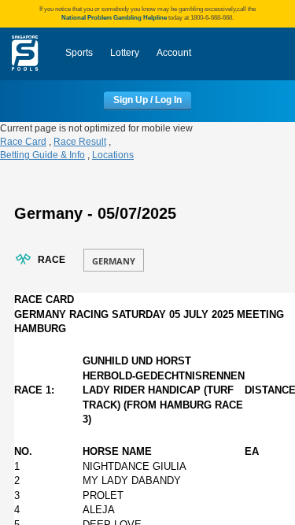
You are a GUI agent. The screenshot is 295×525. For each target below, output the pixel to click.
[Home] (24, 53)
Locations (113, 155)
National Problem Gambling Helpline (114, 17)
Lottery (124, 52)
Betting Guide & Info (42, 155)
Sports (79, 52)
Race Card (23, 141)
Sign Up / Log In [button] (147, 100)
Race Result (79, 141)
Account (174, 52)
